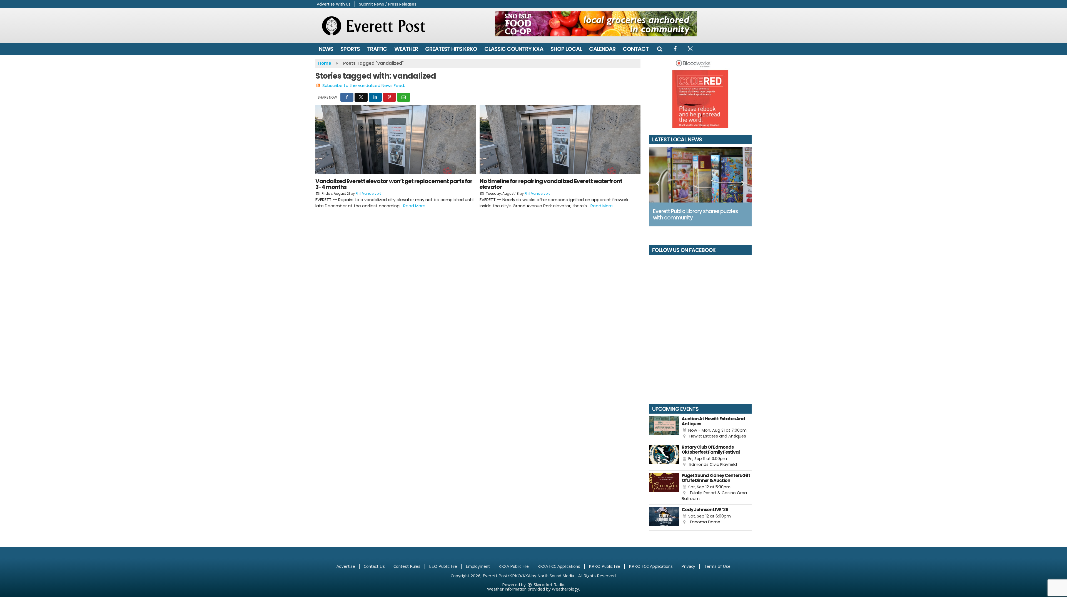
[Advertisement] (596, 23)
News (326, 49)
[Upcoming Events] (664, 427)
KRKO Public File (604, 566)
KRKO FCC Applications (651, 566)
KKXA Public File (513, 566)
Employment (478, 566)
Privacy (688, 566)
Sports (350, 49)
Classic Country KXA (513, 49)
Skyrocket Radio (548, 584)
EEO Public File (443, 566)
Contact (636, 49)
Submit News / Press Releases (387, 4)
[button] (660, 49)
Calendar (602, 49)
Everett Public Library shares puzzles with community (695, 214)
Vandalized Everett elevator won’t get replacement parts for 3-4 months (393, 184)
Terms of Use (717, 566)
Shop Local (566, 49)
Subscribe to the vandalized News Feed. (363, 85)
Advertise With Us (333, 4)
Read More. (414, 206)
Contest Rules (406, 566)
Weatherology (565, 589)
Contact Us (374, 566)
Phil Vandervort (368, 193)
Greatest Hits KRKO (451, 49)
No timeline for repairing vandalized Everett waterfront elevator (551, 184)
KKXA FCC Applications (558, 566)
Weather (406, 49)
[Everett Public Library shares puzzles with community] (700, 174)
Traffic (377, 49)
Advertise (345, 566)
